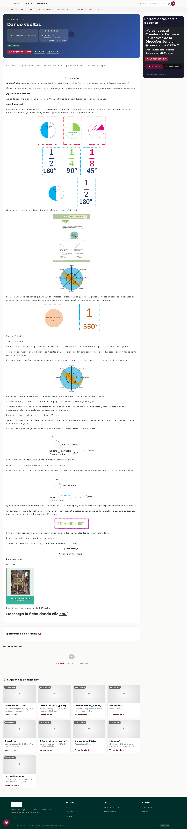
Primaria (23, 10)
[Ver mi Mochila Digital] (6, 822)
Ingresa (28, 3)
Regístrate (42, 3)
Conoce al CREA (157, 59)
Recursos (155, 67)
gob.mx (145, 812)
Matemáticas (47, 10)
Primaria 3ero (34, 10)
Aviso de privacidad (112, 807)
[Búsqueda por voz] (169, 3)
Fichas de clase (78, 10)
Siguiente (52, 51)
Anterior (40, 51)
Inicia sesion (60, 663)
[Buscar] (173, 3)
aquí (63, 614)
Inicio (16, 3)
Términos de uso (111, 812)
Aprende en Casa (62, 10)
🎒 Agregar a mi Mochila (20, 52)
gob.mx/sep (147, 807)
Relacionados (174, 67)
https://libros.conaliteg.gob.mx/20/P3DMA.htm (28, 608)
